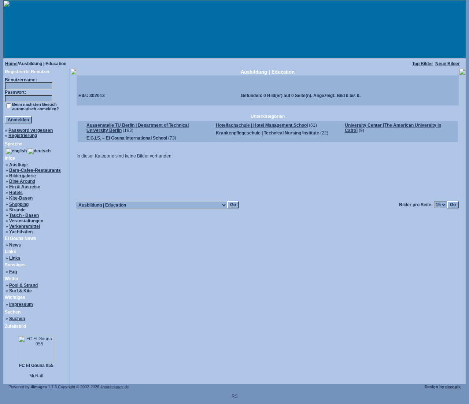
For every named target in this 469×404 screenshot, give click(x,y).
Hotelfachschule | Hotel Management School (262, 125)
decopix (453, 387)
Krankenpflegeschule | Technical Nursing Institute (267, 133)
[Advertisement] (268, 180)
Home (11, 63)
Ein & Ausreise (24, 186)
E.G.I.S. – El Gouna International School (126, 138)
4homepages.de (114, 387)
